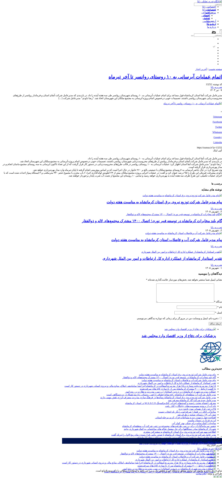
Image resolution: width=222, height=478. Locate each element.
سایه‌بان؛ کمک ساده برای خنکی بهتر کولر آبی (194, 423)
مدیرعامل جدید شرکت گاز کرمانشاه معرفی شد (192, 400)
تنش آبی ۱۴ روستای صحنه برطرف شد (196, 414)
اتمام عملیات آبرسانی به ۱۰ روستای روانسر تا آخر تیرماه (165, 76)
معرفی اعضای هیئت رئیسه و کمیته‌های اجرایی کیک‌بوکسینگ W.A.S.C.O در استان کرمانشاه (170, 403)
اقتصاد (206, 15)
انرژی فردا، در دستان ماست (202, 420)
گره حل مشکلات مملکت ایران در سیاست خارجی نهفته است (192, 442)
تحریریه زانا (216, 87)
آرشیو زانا (211, 21)
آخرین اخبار (201, 69)
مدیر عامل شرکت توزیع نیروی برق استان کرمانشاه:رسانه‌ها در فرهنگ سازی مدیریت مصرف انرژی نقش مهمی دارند (158, 397)
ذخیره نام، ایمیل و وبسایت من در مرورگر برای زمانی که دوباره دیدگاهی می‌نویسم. (177, 318)
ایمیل (218, 312)
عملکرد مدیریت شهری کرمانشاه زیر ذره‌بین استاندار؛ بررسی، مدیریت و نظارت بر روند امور (168, 468)
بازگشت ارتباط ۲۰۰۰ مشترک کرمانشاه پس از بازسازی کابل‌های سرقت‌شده (176, 465)
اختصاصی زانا (209, 6)
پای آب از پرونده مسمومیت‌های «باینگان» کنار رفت (190, 406)
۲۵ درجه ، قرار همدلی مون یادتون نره (197, 409)
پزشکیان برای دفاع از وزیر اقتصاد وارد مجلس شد (179, 336)
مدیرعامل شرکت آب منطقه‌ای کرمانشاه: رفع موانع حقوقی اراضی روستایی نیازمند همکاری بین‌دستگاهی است (159, 471)
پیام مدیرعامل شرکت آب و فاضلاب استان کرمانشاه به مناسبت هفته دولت (176, 456)
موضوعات (211, 9)
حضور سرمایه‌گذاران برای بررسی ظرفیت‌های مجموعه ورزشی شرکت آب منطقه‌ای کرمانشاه (169, 426)
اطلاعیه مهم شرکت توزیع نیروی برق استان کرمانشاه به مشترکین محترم (179, 432)
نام (219, 307)
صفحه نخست (215, 69)
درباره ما (211, 24)
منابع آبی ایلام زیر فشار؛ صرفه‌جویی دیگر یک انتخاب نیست (187, 412)
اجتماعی (205, 12)
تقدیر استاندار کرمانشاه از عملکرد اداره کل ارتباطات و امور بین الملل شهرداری (174, 459)
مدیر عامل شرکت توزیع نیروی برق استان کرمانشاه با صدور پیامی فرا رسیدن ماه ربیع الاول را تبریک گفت (163, 434)
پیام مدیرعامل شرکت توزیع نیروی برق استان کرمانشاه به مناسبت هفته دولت (175, 450)
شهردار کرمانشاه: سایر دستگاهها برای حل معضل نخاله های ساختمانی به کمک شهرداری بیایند (170, 429)
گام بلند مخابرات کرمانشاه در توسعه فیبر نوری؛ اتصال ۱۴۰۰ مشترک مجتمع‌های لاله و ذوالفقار (167, 453)
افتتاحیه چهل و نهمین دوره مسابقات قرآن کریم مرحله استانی (185, 417)
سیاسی (206, 18)
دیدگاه (218, 301)
